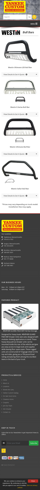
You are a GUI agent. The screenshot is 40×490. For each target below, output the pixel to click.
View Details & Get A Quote (15, 74)
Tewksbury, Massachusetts (12, 237)
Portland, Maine (9, 263)
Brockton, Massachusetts (12, 250)
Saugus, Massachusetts (11, 244)
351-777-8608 (8, 259)
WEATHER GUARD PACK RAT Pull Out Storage (20, 331)
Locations (6, 386)
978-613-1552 (8, 239)
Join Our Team (7, 406)
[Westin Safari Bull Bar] (20, 173)
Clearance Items (8, 399)
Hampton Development (9, 465)
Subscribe (33, 443)
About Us (6, 383)
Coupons (6, 402)
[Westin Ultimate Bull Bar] (20, 131)
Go (30, 17)
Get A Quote (7, 409)
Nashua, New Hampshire (12, 257)
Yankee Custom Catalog (10, 393)
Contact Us (6, 412)
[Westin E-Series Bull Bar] (20, 91)
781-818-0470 (8, 246)
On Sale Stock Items (9, 396)
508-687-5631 (8, 252)
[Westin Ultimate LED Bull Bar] (20, 52)
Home (5, 380)
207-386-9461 (8, 265)
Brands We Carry (8, 390)
